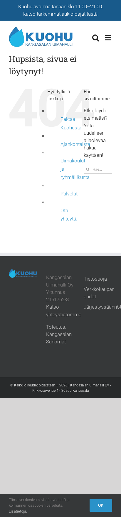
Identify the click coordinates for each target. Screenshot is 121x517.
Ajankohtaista (75, 144)
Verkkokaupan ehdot (99, 292)
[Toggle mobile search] (95, 37)
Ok (101, 505)
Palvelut (69, 194)
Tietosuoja (95, 279)
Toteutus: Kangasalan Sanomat (59, 334)
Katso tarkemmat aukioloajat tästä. (61, 14)
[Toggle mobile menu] (108, 37)
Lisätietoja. (18, 511)
